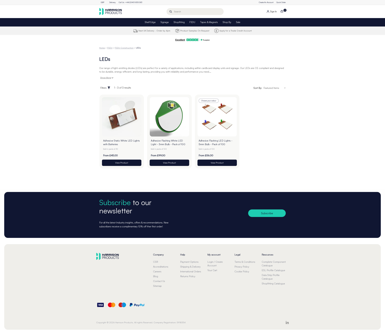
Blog (155, 276)
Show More (105, 77)
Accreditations (160, 266)
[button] (192, 40)
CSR (155, 261)
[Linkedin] (287, 322)
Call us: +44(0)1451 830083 (130, 2)
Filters (103, 87)
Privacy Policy (241, 266)
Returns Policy (187, 276)
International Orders (190, 271)
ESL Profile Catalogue (273, 270)
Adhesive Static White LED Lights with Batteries (121, 142)
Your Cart (212, 270)
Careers (157, 271)
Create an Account (266, 2)
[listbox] (275, 88)
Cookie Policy (241, 271)
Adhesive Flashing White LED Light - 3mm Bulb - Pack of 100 (168, 142)
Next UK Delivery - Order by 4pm (154, 30)
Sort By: (257, 88)
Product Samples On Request (194, 30)
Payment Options (189, 261)
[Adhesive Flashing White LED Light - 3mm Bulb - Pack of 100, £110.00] (169, 117)
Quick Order (281, 2)
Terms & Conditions (244, 261)
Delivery (112, 2)
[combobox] (195, 11)
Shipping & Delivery (190, 266)
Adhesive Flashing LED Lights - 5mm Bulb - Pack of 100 (216, 142)
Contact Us (159, 281)
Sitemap (157, 285)
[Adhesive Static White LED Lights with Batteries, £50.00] (121, 117)
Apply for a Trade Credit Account (235, 30)
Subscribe (267, 213)
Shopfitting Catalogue (273, 283)
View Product (121, 162)
